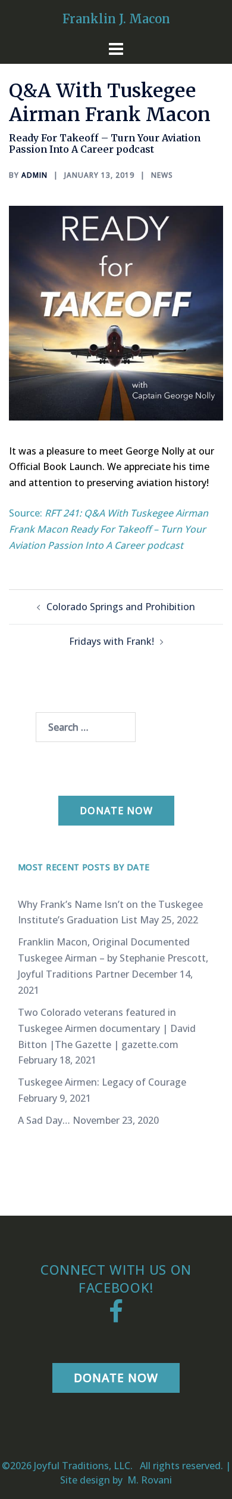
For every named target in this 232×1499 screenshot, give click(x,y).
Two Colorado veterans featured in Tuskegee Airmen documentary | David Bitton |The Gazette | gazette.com (107, 1028)
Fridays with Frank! (111, 641)
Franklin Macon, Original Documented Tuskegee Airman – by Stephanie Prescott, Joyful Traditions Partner (113, 958)
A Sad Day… (44, 1120)
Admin (34, 175)
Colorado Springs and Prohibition (120, 606)
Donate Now (116, 810)
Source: (27, 513)
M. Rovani (148, 1479)
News (162, 175)
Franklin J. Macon (116, 18)
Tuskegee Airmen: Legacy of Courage (102, 1082)
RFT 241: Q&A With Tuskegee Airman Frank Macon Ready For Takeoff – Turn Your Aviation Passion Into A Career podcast (108, 529)
